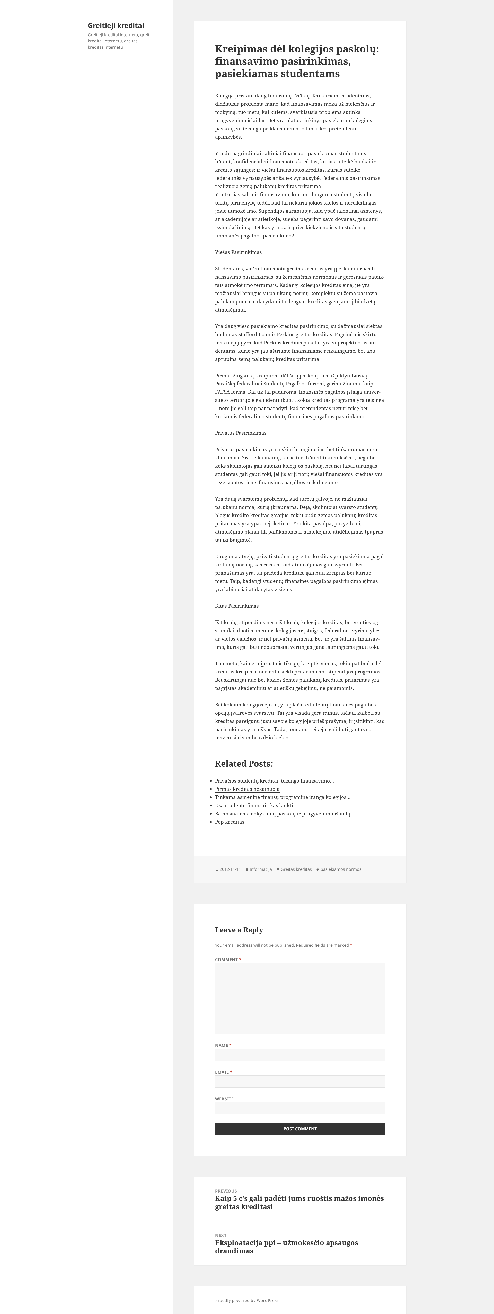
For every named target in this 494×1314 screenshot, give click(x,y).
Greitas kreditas (296, 869)
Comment (228, 959)
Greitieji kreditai (116, 25)
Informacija (261, 869)
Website (224, 1099)
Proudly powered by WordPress (246, 1300)
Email (223, 1072)
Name (223, 1045)
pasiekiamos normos (341, 869)
